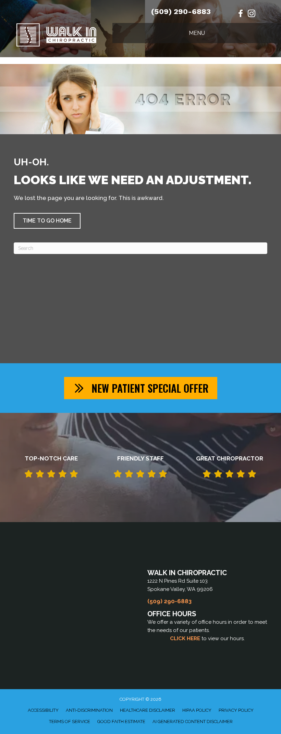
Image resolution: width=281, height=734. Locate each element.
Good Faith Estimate (121, 721)
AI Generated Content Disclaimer (192, 721)
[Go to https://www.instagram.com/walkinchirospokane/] (251, 15)
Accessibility (43, 710)
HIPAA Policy (196, 710)
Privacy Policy (236, 710)
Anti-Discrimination (89, 710)
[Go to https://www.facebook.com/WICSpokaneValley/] (240, 14)
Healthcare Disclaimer (147, 710)
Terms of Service (69, 721)
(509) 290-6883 (181, 11)
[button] (47, 221)
